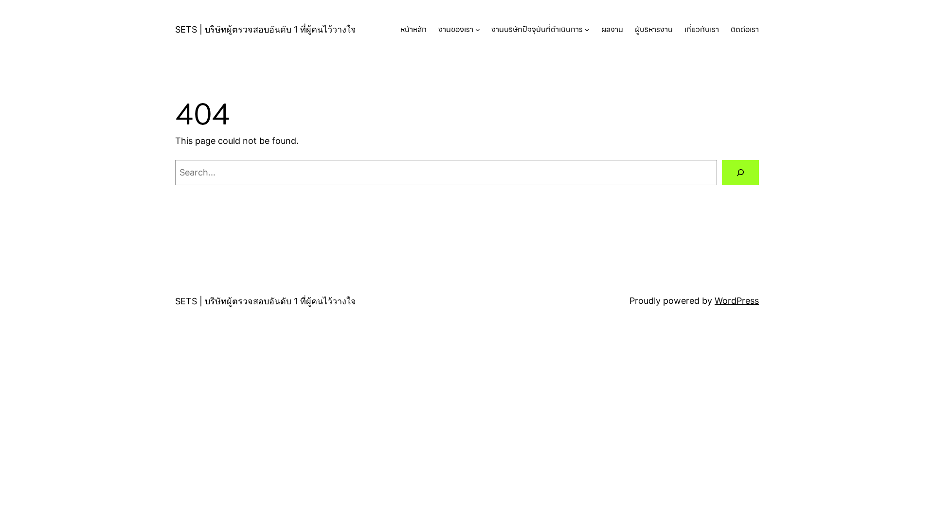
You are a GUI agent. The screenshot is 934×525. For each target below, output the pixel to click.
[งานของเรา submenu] (477, 29)
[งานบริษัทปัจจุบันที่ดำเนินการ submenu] (587, 29)
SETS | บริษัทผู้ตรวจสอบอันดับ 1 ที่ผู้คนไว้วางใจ (265, 29)
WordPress (737, 301)
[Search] (740, 172)
